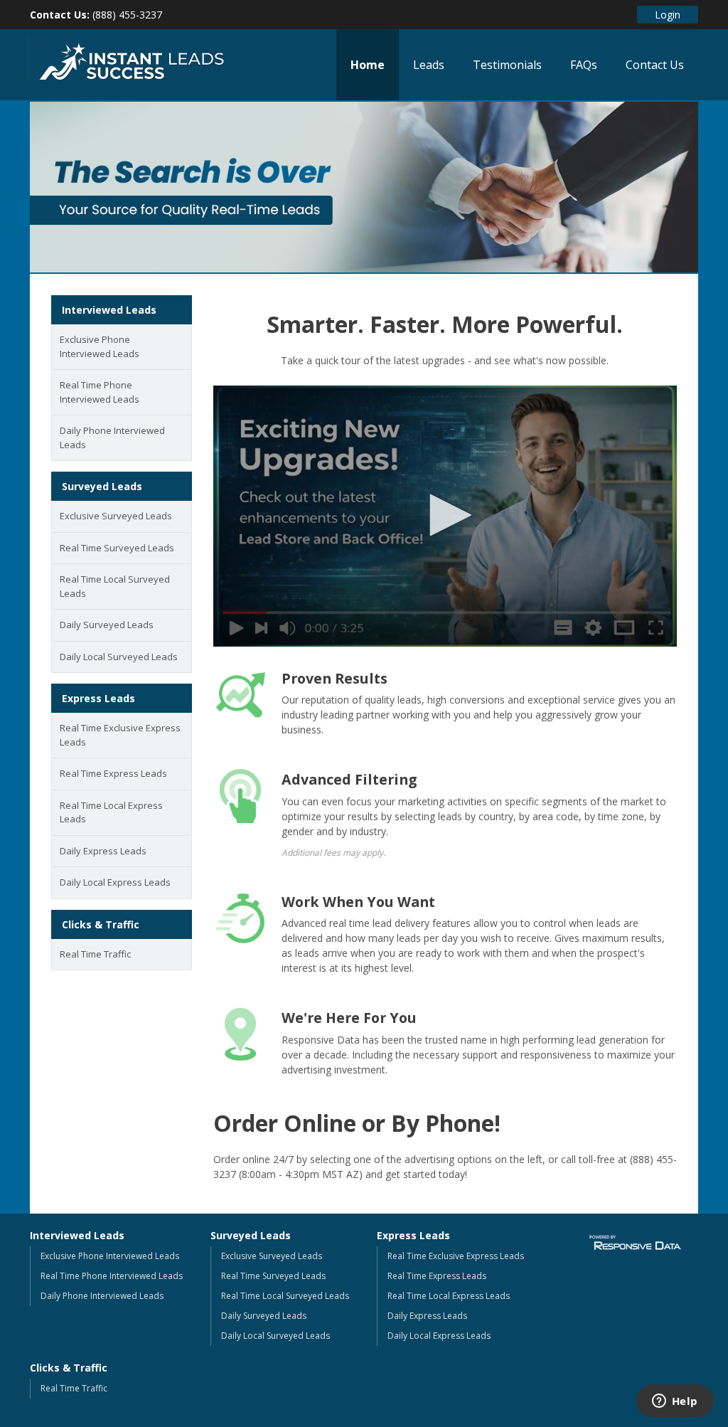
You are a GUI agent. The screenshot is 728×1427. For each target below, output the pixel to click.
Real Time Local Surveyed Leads (115, 586)
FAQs (583, 65)
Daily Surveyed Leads (107, 624)
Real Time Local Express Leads (111, 812)
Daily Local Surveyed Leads (119, 656)
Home (367, 65)
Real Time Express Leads (113, 773)
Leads (428, 65)
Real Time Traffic (95, 954)
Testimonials (507, 65)
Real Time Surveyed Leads (117, 547)
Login (667, 14)
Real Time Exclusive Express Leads (120, 734)
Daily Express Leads (103, 850)
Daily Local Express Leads (115, 882)
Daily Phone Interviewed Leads (112, 437)
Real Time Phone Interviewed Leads (99, 391)
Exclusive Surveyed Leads (116, 515)
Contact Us (655, 65)
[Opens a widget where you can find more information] (675, 1402)
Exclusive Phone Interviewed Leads (99, 346)
